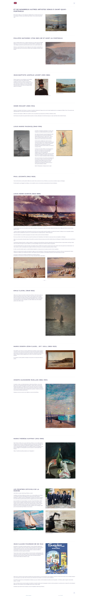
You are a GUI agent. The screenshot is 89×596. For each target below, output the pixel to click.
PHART (62, 595)
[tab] (43, 280)
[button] (11, 268)
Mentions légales (28, 595)
